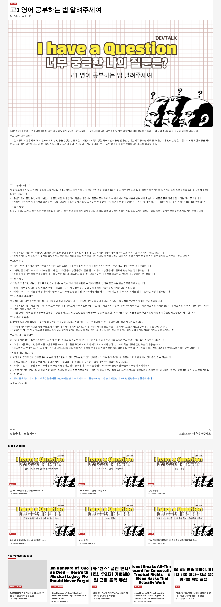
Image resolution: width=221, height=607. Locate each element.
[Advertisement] (110, 165)
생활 (177, 587)
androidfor (27, 16)
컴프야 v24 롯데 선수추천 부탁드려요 (26, 490)
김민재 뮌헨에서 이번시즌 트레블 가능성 (28, 540)
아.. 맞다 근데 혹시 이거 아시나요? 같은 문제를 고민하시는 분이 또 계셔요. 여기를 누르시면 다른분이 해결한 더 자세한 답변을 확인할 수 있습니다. (82, 378)
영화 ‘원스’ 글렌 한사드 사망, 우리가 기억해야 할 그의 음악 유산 (110, 594)
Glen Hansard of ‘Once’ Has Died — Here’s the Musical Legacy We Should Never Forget (69, 596)
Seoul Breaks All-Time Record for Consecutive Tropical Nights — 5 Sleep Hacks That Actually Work (149, 596)
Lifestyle (138, 587)
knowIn (13, 4)
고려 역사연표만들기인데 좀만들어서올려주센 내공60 (172, 540)
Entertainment (57, 587)
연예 (94, 587)
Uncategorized (15, 587)
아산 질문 (83, 540)
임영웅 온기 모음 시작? (23, 431)
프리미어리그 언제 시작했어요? (93, 490)
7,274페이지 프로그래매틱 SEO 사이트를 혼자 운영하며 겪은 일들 (27, 594)
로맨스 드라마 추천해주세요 (195, 431)
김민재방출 (153, 490)
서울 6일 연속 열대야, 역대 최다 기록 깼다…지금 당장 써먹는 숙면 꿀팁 (193, 594)
